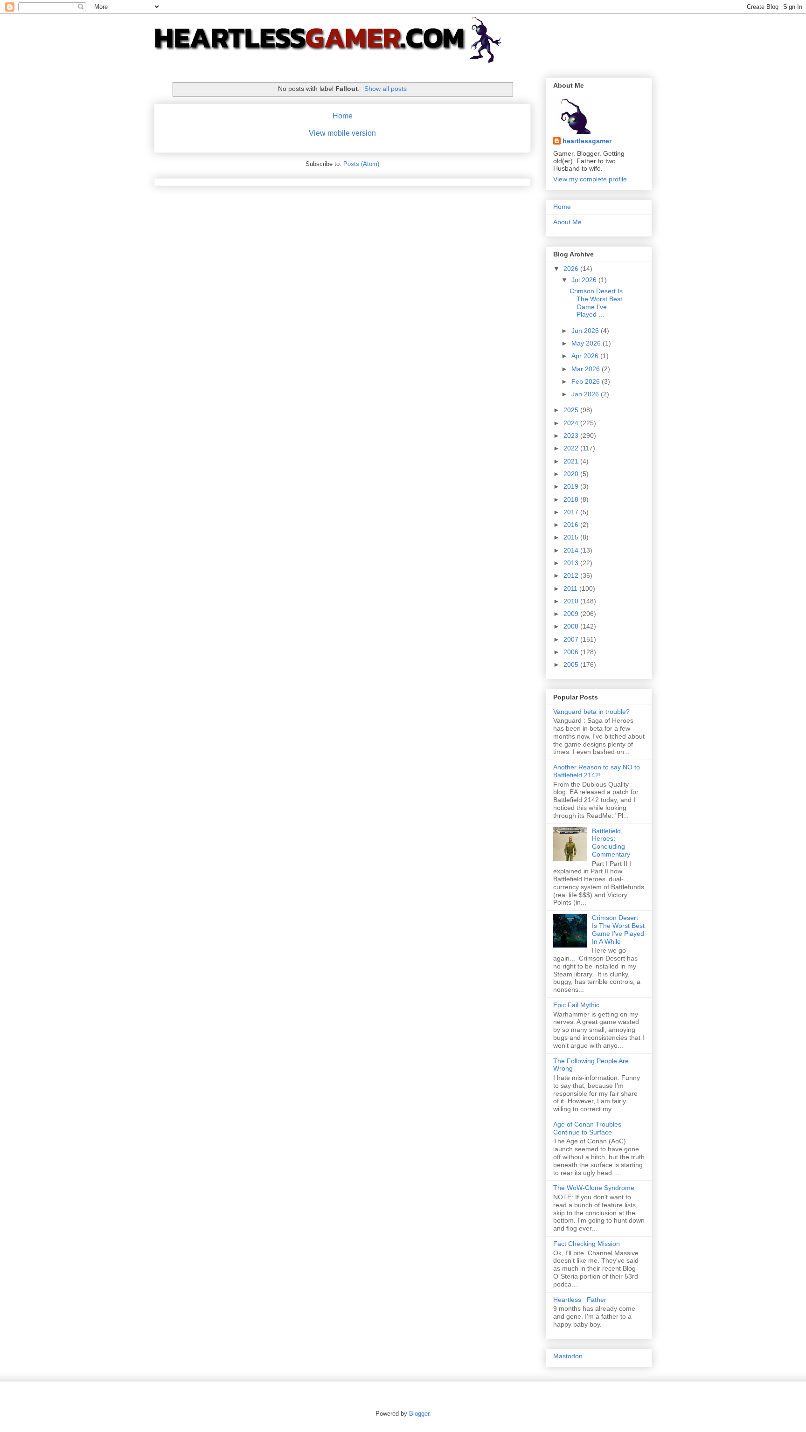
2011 (571, 588)
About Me (567, 222)
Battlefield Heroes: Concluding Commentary (611, 842)
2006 (571, 652)
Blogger (419, 1413)
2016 (571, 524)
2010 (571, 601)
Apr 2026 (585, 356)
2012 (571, 575)
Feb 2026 (586, 381)
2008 (571, 626)
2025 (571, 410)
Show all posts (385, 88)
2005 (571, 664)
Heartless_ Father (579, 1299)
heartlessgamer (587, 141)
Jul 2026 (584, 280)
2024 (571, 423)
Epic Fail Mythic (576, 1005)
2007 (571, 639)
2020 (571, 473)
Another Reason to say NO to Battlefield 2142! (596, 771)
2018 (571, 499)
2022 (571, 448)
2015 (571, 537)
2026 (571, 268)
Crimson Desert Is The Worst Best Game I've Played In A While (618, 929)
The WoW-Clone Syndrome (593, 1187)
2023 (571, 435)
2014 (571, 550)
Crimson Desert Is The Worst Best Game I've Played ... (596, 302)
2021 (571, 461)
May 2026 (587, 343)
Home (343, 116)
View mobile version (342, 133)
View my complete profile (590, 179)
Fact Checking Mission (586, 1243)
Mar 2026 (586, 369)
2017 (571, 512)
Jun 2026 (586, 330)
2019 (571, 486)
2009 (571, 613)
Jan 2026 (586, 394)
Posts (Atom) (361, 163)
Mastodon (568, 1356)
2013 (571, 563)
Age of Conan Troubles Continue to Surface (587, 1128)
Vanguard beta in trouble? (591, 711)
